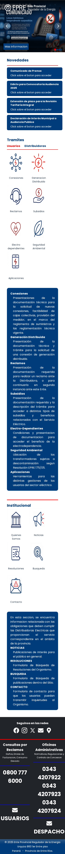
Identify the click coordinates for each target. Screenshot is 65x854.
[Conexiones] (16, 163)
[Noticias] (39, 520)
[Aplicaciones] (16, 263)
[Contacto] (16, 587)
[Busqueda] (39, 554)
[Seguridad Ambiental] (39, 230)
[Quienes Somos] (16, 520)
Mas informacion (16, 47)
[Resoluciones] (16, 554)
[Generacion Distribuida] (39, 163)
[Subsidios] (39, 196)
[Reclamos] (16, 196)
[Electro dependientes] (16, 230)
